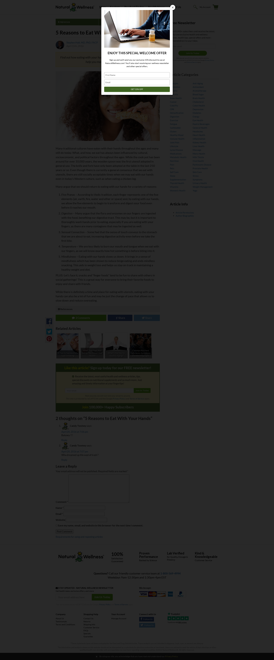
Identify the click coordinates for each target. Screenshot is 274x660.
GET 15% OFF (137, 89)
